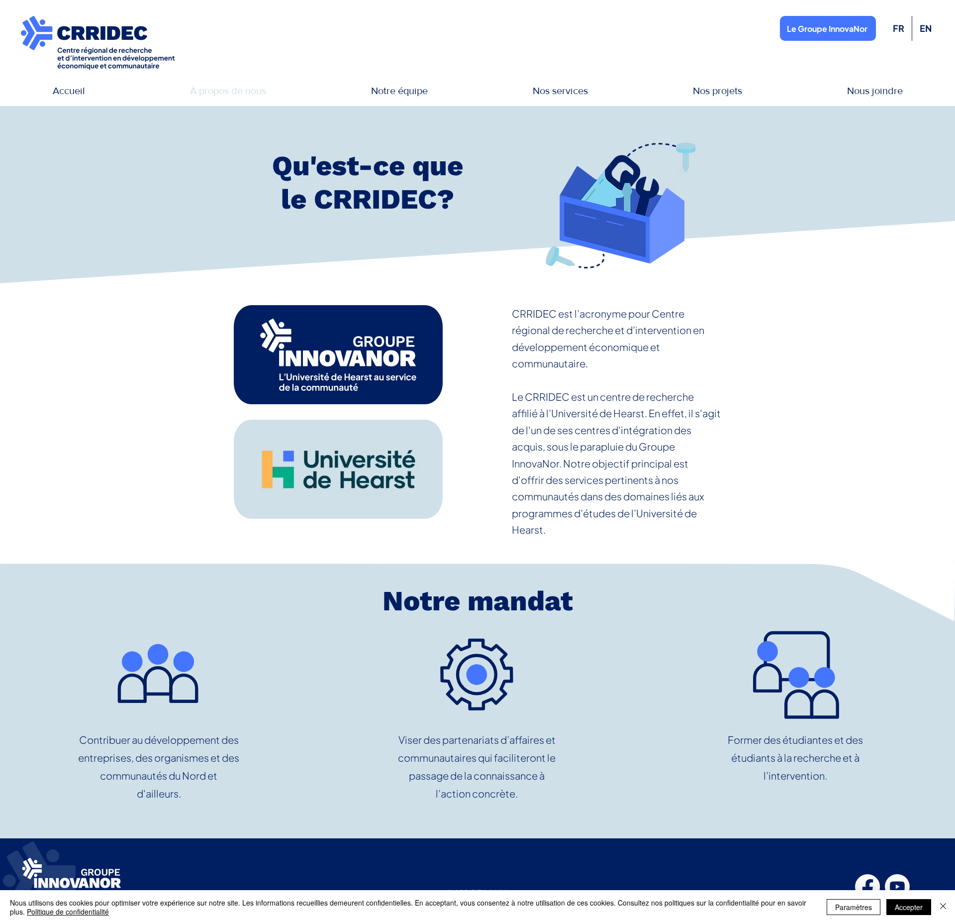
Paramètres (853, 907)
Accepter (909, 907)
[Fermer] (943, 907)
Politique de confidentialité (68, 912)
